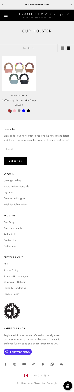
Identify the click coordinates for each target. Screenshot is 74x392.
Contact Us (10, 240)
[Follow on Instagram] (15, 364)
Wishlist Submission (15, 204)
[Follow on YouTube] (24, 364)
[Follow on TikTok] (33, 364)
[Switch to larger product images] (62, 48)
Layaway (8, 192)
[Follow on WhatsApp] (52, 364)
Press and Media (13, 228)
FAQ (6, 264)
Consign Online (12, 180)
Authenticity (10, 234)
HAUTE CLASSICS (19, 95)
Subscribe (15, 160)
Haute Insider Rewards (16, 186)
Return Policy (11, 270)
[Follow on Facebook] (5, 364)
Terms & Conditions (15, 288)
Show (67, 385)
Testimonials (10, 246)
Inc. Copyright (49, 383)
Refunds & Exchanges (16, 276)
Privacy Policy (12, 294)
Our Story (9, 222)
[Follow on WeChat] (61, 364)
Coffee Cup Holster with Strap (19, 100)
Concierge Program (15, 198)
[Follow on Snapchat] (43, 364)
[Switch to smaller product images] (68, 48)
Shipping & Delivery (15, 282)
